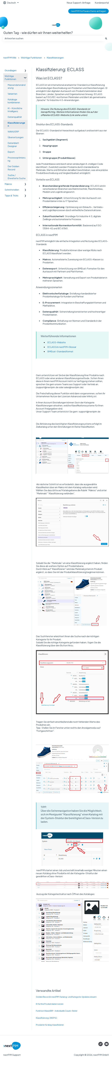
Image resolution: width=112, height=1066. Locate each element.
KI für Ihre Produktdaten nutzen (50, 1004)
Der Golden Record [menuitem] (13, 168)
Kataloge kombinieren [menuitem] (14, 101)
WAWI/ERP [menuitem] (13, 131)
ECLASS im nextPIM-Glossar (61, 347)
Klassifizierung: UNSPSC (46, 1018)
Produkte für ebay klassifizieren (50, 1025)
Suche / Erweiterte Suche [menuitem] (17, 177)
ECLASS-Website (56, 342)
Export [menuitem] (11, 151)
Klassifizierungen (55, 57)
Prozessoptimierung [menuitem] (16, 159)
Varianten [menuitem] (12, 93)
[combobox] (53, 38)
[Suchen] (106, 38)
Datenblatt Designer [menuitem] (13, 144)
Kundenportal (102, 2)
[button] (25, 70)
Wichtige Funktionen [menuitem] (10, 77)
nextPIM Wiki (9, 57)
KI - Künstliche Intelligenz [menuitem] (15, 110)
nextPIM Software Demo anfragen (88, 11)
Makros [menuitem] (8, 184)
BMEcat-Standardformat (60, 351)
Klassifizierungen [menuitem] (16, 124)
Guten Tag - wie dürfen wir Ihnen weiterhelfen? (38, 33)
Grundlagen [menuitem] (11, 70)
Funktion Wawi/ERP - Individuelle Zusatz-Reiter (56, 1011)
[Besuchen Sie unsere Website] (100, 1044)
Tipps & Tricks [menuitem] (11, 195)
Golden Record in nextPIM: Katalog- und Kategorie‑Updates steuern (66, 997)
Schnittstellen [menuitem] (12, 189)
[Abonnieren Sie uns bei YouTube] (106, 1044)
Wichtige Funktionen (31, 57)
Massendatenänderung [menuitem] (16, 86)
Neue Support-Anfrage (78, 2)
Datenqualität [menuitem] (15, 116)
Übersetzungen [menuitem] (15, 137)
